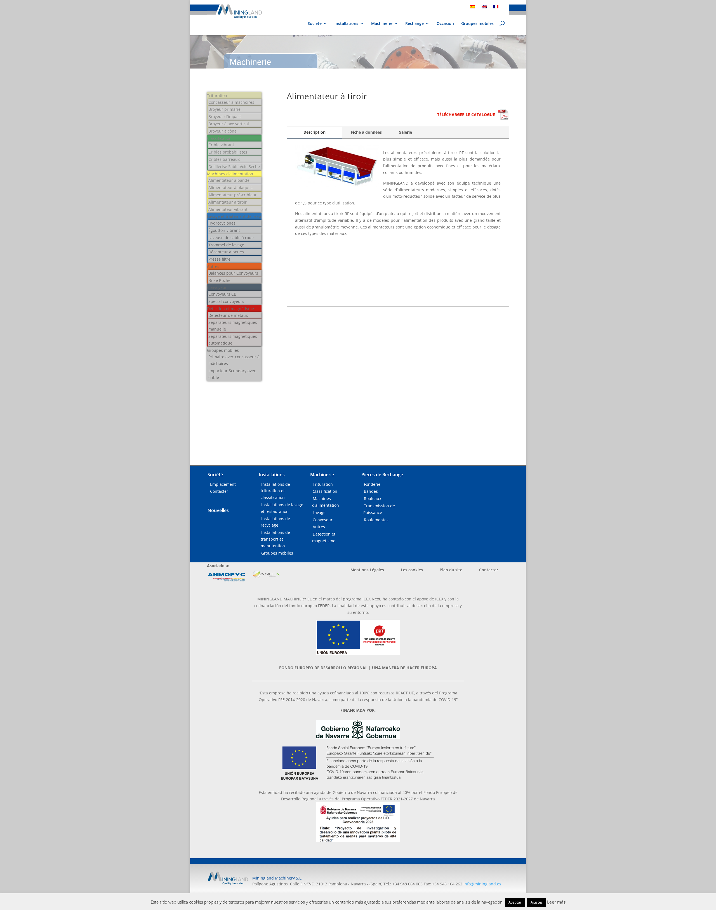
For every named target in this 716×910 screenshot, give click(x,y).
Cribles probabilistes (227, 152)
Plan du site (451, 569)
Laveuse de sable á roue (231, 237)
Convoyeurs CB (222, 294)
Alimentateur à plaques (230, 187)
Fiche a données (366, 132)
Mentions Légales (367, 569)
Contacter (219, 491)
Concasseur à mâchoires (231, 102)
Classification (219, 138)
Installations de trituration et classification (275, 491)
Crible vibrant (221, 144)
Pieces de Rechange (382, 474)
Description (314, 132)
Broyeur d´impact (224, 116)
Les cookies (412, 569)
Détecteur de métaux (228, 315)
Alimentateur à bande (228, 180)
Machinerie (381, 23)
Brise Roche (219, 280)
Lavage (319, 512)
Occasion (445, 24)
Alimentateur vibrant (228, 209)
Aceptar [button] (514, 902)
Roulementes (376, 519)
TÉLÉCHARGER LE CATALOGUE (466, 114)
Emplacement (223, 484)
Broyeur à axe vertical (228, 123)
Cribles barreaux (224, 159)
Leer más (556, 902)
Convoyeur (217, 287)
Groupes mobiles (477, 24)
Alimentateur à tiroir (227, 202)
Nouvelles (218, 510)
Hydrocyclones (221, 223)
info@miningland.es (482, 884)
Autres (213, 266)
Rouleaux (372, 498)
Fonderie (372, 484)
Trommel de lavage (226, 244)
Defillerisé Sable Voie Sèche (234, 166)
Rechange (414, 24)
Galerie (405, 132)
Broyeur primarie (224, 109)
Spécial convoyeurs (226, 301)
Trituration (217, 95)
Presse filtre (219, 259)
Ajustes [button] (537, 902)
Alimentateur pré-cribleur (232, 194)
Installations (346, 24)
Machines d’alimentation (230, 173)
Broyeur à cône (222, 131)
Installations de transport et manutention (275, 539)
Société (315, 24)
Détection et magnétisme (230, 308)
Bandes (371, 491)
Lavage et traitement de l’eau (234, 216)
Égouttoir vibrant (224, 230)
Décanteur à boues (226, 251)
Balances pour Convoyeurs (233, 273)
